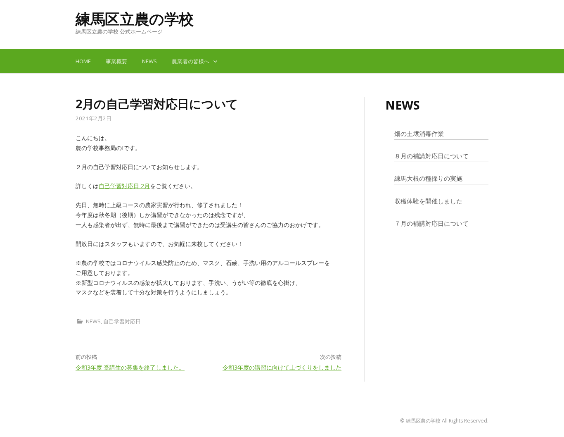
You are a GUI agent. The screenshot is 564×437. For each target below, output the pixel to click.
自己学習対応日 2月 (124, 186)
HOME (83, 61)
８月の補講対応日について (431, 156)
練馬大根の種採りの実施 (428, 178)
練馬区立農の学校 (135, 19)
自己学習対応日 (122, 321)
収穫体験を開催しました (428, 201)
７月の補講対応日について (431, 223)
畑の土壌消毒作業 (419, 133)
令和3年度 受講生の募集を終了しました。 (130, 367)
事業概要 (116, 61)
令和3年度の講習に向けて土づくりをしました (282, 367)
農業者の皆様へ (190, 61)
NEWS (149, 61)
